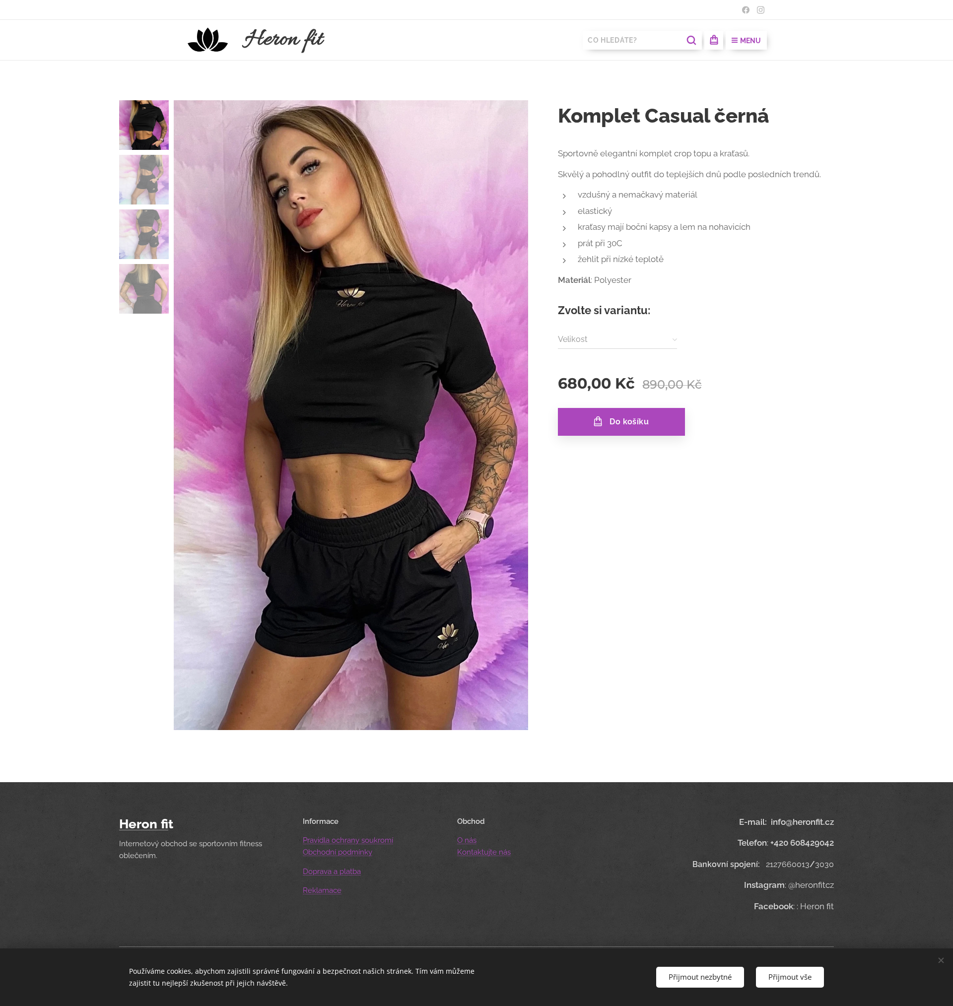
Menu (750, 41)
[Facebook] (746, 9)
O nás (466, 840)
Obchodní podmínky (337, 852)
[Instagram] (760, 9)
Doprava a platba (332, 871)
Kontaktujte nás (484, 852)
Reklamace (322, 890)
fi (164, 823)
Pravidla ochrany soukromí (348, 840)
